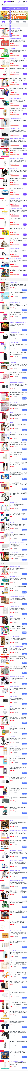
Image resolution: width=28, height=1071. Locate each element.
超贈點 (25, 8)
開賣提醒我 (24, 289)
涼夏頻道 (10, 22)
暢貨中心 (10, 14)
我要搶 (25, 35)
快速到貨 (10, 17)
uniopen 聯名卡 (16, 8)
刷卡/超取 (10, 28)
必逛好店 (10, 25)
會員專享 (10, 30)
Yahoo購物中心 (10, 2)
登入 (20, 1)
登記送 (10, 11)
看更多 (10, 35)
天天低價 (10, 19)
